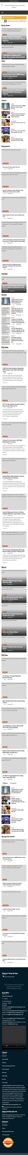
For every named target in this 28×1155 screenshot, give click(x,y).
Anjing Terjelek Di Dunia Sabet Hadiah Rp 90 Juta (13, 215)
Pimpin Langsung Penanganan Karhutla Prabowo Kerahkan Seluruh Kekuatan (14, 39)
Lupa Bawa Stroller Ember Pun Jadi (18, 123)
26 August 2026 (10, 42)
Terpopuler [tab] (13, 783)
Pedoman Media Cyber (8, 1131)
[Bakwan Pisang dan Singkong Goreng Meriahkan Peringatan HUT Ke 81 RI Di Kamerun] (14, 254)
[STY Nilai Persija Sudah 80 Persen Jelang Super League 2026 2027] (14, 765)
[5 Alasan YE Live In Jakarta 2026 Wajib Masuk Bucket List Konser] (14, 430)
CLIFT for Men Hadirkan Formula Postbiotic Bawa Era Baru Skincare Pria (14, 405)
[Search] (26, 12)
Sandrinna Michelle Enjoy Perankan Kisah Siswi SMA (17, 139)
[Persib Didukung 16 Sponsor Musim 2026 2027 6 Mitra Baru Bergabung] (14, 715)
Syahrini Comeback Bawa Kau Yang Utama (12, 647)
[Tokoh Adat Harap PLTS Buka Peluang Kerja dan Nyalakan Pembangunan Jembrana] (5, 311)
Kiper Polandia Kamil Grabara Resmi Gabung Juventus (14, 701)
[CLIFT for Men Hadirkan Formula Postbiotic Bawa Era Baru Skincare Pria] (14, 394)
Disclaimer (5, 1125)
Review (4, 1079)
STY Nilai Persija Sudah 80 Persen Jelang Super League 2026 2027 (13, 776)
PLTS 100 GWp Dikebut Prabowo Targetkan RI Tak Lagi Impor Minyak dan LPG (17, 330)
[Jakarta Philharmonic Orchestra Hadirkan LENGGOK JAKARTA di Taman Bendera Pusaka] (14, 502)
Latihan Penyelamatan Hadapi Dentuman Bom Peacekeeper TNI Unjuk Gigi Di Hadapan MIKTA (14, 240)
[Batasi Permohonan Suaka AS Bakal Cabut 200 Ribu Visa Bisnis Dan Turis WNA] (14, 180)
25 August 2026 (9, 95)
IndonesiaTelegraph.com (8, 1065)
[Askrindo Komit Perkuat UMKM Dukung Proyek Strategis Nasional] (5, 106)
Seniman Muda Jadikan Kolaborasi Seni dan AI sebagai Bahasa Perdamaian (13, 477)
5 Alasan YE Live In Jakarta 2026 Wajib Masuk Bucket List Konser (12, 441)
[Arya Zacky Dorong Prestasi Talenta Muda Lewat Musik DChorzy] (14, 588)
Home (3, 1128)
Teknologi (5, 283)
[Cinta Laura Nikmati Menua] (9, 620)
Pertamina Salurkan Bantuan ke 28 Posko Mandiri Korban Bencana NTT (17, 340)
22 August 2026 (9, 553)
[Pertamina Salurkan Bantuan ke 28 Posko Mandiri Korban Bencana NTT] (5, 340)
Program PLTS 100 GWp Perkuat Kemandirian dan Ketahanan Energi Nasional (17, 320)
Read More (5, 382)
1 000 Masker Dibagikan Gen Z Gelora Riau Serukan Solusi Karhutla (14, 56)
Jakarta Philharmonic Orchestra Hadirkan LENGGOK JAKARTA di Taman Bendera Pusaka (14, 513)
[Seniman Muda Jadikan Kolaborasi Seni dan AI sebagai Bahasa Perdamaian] (14, 466)
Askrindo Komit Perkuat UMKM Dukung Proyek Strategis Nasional (13, 75)
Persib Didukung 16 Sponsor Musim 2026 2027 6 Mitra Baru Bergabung (13, 726)
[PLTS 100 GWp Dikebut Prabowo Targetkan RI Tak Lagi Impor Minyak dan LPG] (5, 330)
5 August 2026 (11, 291)
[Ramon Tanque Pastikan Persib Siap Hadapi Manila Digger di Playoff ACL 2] (14, 740)
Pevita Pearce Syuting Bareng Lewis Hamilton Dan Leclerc (13, 614)
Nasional (4, 34)
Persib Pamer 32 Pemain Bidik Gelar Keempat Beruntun (18, 131)
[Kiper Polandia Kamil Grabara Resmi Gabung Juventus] (14, 690)
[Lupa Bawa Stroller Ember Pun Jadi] (5, 122)
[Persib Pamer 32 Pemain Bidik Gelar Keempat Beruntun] (5, 130)
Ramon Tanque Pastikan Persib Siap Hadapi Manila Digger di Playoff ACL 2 (13, 751)
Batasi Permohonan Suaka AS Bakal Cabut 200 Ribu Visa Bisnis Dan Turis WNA (13, 191)
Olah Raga (13, 129)
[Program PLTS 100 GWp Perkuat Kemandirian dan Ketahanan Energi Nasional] (5, 321)
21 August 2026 (9, 650)
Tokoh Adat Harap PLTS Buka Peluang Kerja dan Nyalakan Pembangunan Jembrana (13, 92)
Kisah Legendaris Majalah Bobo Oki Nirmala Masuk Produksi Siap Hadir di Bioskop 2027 (14, 550)
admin (5, 42)
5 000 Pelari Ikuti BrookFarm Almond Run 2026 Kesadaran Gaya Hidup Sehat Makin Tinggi (13, 369)
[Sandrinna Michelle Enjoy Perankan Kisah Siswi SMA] (5, 138)
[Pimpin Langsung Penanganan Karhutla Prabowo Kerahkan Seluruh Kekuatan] (5, 114)
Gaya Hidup (5, 364)
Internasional (13, 121)
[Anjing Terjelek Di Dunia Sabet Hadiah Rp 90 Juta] (14, 205)
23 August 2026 (9, 269)
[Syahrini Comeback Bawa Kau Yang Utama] (12, 636)
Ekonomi (4, 72)
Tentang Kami (5, 1134)
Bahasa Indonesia (14, 1)
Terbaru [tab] (5, 783)
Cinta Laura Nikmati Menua (10, 632)
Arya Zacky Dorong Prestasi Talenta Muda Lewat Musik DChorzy (13, 598)
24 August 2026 (9, 218)
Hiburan (12, 137)
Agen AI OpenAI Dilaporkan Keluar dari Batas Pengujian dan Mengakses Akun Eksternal (13, 287)
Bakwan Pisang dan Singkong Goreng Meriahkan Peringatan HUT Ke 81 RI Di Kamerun (12, 266)
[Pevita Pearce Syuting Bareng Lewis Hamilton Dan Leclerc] (14, 604)
